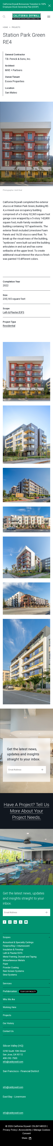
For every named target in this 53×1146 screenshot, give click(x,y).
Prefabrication (10, 991)
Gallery (6, 143)
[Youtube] (26, 922)
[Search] (4, 16)
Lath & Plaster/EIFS (13, 312)
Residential (9, 325)
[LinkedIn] (15, 922)
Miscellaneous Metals (14, 960)
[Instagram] (10, 922)
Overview (7, 138)
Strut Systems (10, 974)
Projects (16, 27)
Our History (8, 1023)
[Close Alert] (49, 6)
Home (5, 27)
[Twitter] (20, 922)
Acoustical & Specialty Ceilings (18, 942)
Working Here (9, 1007)
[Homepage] (26, 16)
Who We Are (9, 999)
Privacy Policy (10, 1130)
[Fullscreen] (26, 371)
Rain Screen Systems (13, 971)
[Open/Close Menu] (48, 16)
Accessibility (25, 1130)
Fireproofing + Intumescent (16, 946)
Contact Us (8, 148)
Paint (5, 964)
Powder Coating (11, 967)
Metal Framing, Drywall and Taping (19, 956)
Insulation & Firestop (13, 949)
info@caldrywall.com (13, 1061)
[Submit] (42, 769)
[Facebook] (4, 922)
